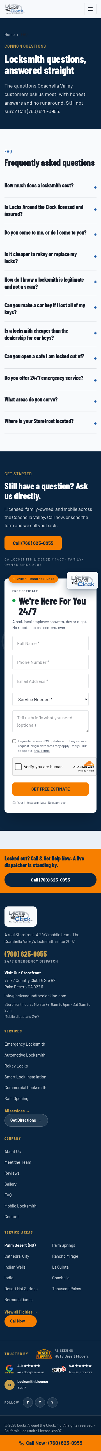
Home (9, 34)
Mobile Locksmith (20, 1205)
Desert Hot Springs (21, 1288)
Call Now (20, 1321)
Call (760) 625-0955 (33, 543)
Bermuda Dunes (18, 1299)
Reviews (12, 1173)
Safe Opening (16, 1098)
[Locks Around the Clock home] (15, 9)
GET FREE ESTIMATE (50, 788)
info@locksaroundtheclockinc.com (35, 995)
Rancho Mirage (65, 1256)
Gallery (10, 1183)
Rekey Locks (16, 1065)
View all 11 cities (21, 1312)
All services (17, 1110)
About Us (12, 1151)
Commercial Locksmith (25, 1087)
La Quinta (60, 1266)
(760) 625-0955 (25, 954)
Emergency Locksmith (24, 1043)
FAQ (8, 1194)
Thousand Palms (66, 1288)
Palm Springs (63, 1245)
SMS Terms (42, 750)
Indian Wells (15, 1266)
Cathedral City (16, 1256)
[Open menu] (90, 9)
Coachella (60, 1277)
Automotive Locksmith (24, 1054)
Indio (8, 1277)
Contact (11, 1216)
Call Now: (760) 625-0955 (54, 1443)
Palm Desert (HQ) (20, 1245)
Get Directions (26, 1120)
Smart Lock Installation (25, 1076)
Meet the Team (17, 1162)
